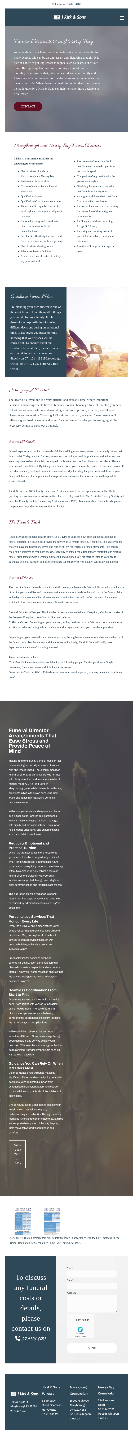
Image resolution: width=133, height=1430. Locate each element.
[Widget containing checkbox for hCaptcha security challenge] (80, 1326)
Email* (70, 1280)
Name (70, 1268)
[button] (28, 106)
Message (71, 1292)
